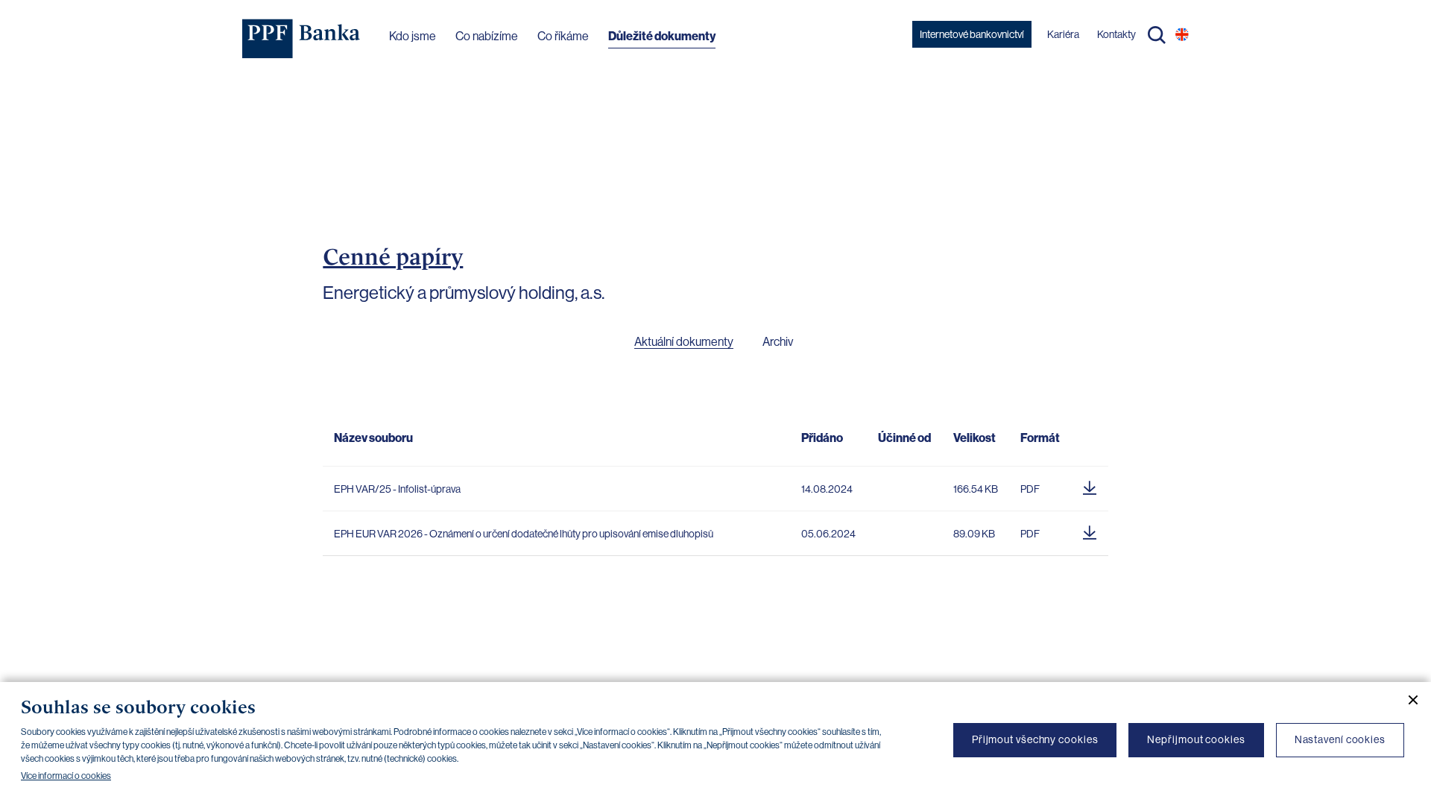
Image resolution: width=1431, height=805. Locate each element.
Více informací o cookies (66, 776)
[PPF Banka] (301, 39)
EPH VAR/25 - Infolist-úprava (397, 489)
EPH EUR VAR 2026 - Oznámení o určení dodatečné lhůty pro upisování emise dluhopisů (523, 534)
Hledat (1157, 35)
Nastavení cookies (1340, 739)
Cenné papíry (393, 256)
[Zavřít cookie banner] (1407, 700)
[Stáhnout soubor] (1089, 485)
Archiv (777, 342)
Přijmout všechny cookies (1035, 739)
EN (1182, 34)
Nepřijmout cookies (1196, 739)
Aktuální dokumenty (683, 342)
